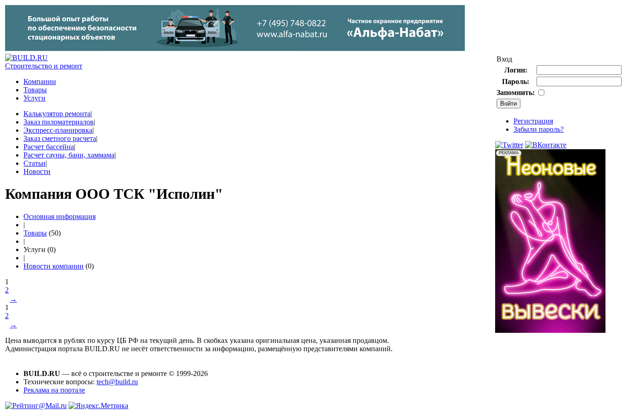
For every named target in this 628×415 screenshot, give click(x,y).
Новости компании (53, 266)
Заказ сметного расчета (59, 138)
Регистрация (533, 121)
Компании (39, 81)
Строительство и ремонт (43, 66)
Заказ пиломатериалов (58, 122)
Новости (37, 171)
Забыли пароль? (539, 129)
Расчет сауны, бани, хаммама (68, 155)
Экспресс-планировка (57, 130)
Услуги (34, 98)
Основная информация (59, 216)
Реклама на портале (54, 390)
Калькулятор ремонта (57, 114)
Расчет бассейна (48, 147)
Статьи (34, 163)
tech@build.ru (117, 382)
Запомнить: (516, 92)
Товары (35, 90)
